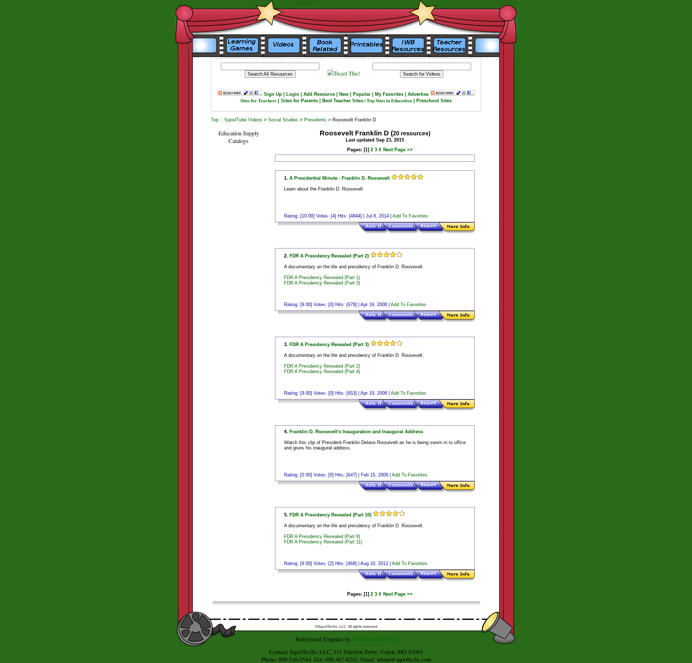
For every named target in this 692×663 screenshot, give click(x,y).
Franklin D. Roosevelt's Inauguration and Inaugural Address (356, 431)
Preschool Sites (434, 100)
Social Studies (283, 119)
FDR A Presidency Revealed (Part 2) (329, 256)
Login (292, 94)
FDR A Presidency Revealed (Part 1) (322, 277)
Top (214, 119)
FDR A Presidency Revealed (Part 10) (330, 515)
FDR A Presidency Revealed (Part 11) (323, 542)
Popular (362, 94)
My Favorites (389, 94)
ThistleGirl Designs (374, 639)
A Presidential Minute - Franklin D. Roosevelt (340, 178)
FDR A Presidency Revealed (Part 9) (322, 536)
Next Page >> (398, 149)
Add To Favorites (410, 216)
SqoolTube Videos (243, 119)
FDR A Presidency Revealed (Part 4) (322, 371)
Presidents (315, 119)
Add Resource (319, 94)
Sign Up (273, 94)
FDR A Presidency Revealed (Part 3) (322, 283)
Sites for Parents (299, 100)
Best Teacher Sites (342, 100)
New (344, 94)
